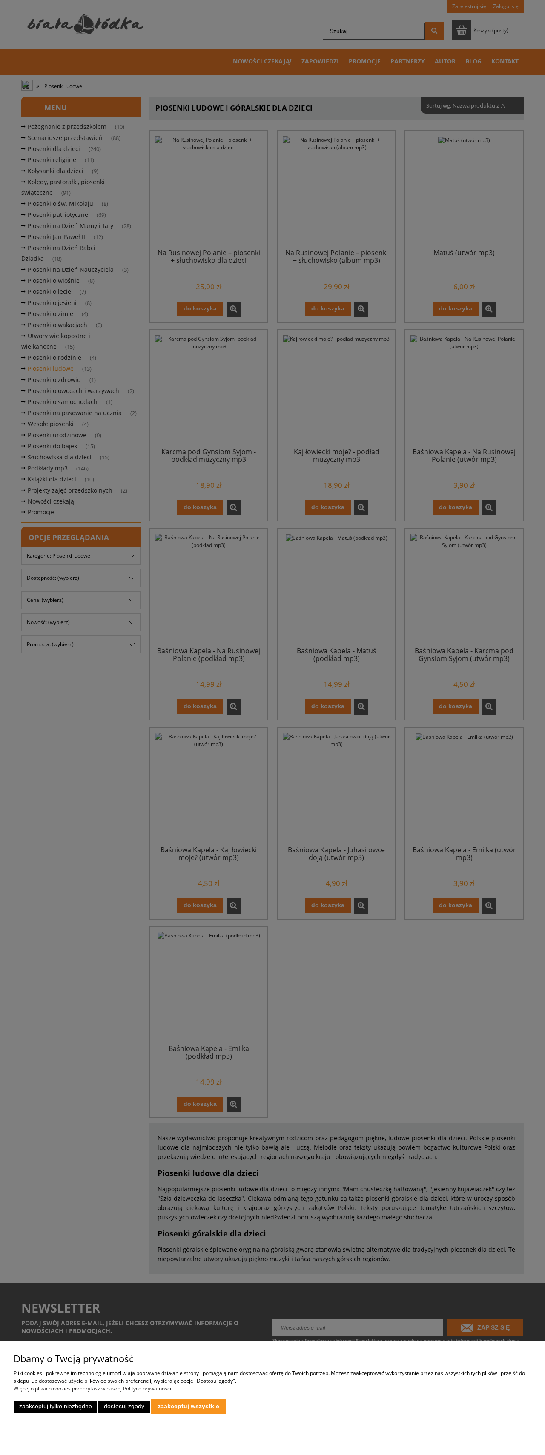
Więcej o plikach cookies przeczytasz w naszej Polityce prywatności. (93, 1388)
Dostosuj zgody (124, 1406)
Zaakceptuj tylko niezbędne (55, 1406)
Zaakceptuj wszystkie (188, 1406)
